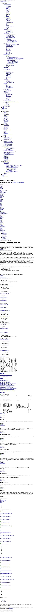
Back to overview (2, 417)
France (1, 198)
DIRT (6, 24)
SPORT (7, 98)
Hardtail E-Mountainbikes (9, 97)
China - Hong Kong (3, 192)
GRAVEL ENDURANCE (9, 87)
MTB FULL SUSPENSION (10, 72)
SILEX (7, 28)
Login (5, 68)
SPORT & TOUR (8, 77)
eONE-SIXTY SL (8, 6)
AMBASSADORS (8, 39)
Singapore (1, 221)
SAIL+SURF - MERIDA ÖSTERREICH (11, 171)
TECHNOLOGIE (6, 33)
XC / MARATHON (8, 74)
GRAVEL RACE (8, 86)
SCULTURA (6, 133)
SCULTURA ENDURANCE (10, 26)
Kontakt (3, 599)
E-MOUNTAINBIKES (7, 93)
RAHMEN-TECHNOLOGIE (10, 35)
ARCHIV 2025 (8, 48)
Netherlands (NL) (2, 212)
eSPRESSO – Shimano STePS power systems (12, 101)
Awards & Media (4, 233)
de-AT (3, 175)
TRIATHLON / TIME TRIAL (10, 82)
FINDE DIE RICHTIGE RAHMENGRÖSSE (12, 44)
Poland (1, 218)
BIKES (3, 71)
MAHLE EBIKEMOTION (8, 145)
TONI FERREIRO (10, 42)
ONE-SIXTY (8, 18)
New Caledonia (2, 214)
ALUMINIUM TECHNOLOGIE (10, 34)
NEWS (3, 107)
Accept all (2, 610)
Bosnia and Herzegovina (3, 190)
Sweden (1, 225)
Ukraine (1, 229)
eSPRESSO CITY (6, 120)
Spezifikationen (4, 234)
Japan (1, 205)
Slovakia (1, 222)
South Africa (2, 223)
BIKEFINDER (6, 92)
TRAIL (7, 75)
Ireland (1, 202)
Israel (1, 203)
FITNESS (5, 83)
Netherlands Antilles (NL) (4, 213)
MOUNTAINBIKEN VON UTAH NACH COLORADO (15, 58)
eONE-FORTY (8, 9)
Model (3, 232)
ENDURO (7, 76)
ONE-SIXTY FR (8, 19)
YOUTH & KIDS (6, 89)
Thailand (1, 228)
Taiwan (1, 227)
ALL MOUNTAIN (8, 96)
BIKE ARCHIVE (6, 91)
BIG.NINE (5, 129)
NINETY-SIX (8, 21)
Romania (1, 219)
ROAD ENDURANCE (9, 81)
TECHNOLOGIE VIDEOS (10, 36)
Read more (1, 249)
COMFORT (7, 99)
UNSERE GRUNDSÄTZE (10, 30)
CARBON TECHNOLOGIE (8, 141)
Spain (1, 224)
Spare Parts (3, 237)
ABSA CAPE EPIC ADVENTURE (12, 61)
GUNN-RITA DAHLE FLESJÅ (12, 41)
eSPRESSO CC (8, 13)
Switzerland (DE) (2, 226)
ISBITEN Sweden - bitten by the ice (12, 57)
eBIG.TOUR (7, 11)
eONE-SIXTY (6, 116)
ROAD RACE (8, 80)
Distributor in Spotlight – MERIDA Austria (12, 167)
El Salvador (2, 196)
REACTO (7, 25)
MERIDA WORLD (7, 54)
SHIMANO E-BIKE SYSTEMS (10, 37)
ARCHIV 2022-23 (8, 50)
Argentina (1, 187)
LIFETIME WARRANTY (9, 46)
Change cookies (6, 610)
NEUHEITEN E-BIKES (7, 4)
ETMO (7, 5)
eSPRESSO (7, 12)
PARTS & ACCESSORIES (6, 106)
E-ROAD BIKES (6, 102)
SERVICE (5, 43)
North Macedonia (2, 215)
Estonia (1, 197)
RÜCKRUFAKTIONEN (9, 47)
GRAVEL (5, 84)
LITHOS (5, 112)
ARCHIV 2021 (6, 158)
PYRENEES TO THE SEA (11, 60)
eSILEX (7, 15)
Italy (1, 204)
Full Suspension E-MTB (9, 94)
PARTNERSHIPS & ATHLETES (9, 150)
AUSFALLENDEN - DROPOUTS (9, 154)
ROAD (7, 103)
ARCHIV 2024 (8, 49)
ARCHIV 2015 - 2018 (9, 53)
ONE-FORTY (8, 20)
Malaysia (1, 209)
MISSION (7, 27)
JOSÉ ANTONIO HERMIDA (11, 40)
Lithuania (1, 207)
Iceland (1, 201)
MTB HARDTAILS (8, 73)
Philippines (1, 217)
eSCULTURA (8, 14)
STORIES (7, 56)
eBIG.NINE (7, 10)
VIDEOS (7, 64)
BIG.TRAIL (7, 23)
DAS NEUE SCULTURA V (10, 65)
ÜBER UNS (5, 29)
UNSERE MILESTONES (9, 32)
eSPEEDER (7, 16)
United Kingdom (2, 230)
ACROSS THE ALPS (10, 63)
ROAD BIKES (6, 79)
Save (12, 611)
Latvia (1, 206)
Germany (1, 199)
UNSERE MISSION (7, 137)
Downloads (3, 235)
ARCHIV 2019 (8, 52)
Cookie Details (11, 610)
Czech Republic (2, 194)
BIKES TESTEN (4, 108)
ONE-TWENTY (6, 125)
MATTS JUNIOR (8, 90)
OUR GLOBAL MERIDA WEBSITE (17, 182)
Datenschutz (4, 600)
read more (1, 275)
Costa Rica (1, 193)
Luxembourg (2, 208)
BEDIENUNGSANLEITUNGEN (10, 45)
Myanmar (1, 211)
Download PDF (2, 413)
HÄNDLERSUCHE (7, 69)
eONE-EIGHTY (8, 7)
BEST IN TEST (8, 55)
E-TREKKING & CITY (7, 100)
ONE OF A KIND (6, 162)
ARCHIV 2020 (8, 51)
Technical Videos (4, 236)
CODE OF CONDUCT (9, 31)
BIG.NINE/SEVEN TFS (9, 22)
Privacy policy (11, 608)
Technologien (4, 238)
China (1, 191)
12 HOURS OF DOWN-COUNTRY (12, 62)
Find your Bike (6, 67)
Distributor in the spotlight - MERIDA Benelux (12, 166)
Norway (1, 216)
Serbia (1, 220)
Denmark (1, 195)
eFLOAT (7, 8)
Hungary (1, 200)
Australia (1, 188)
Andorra (1, 186)
